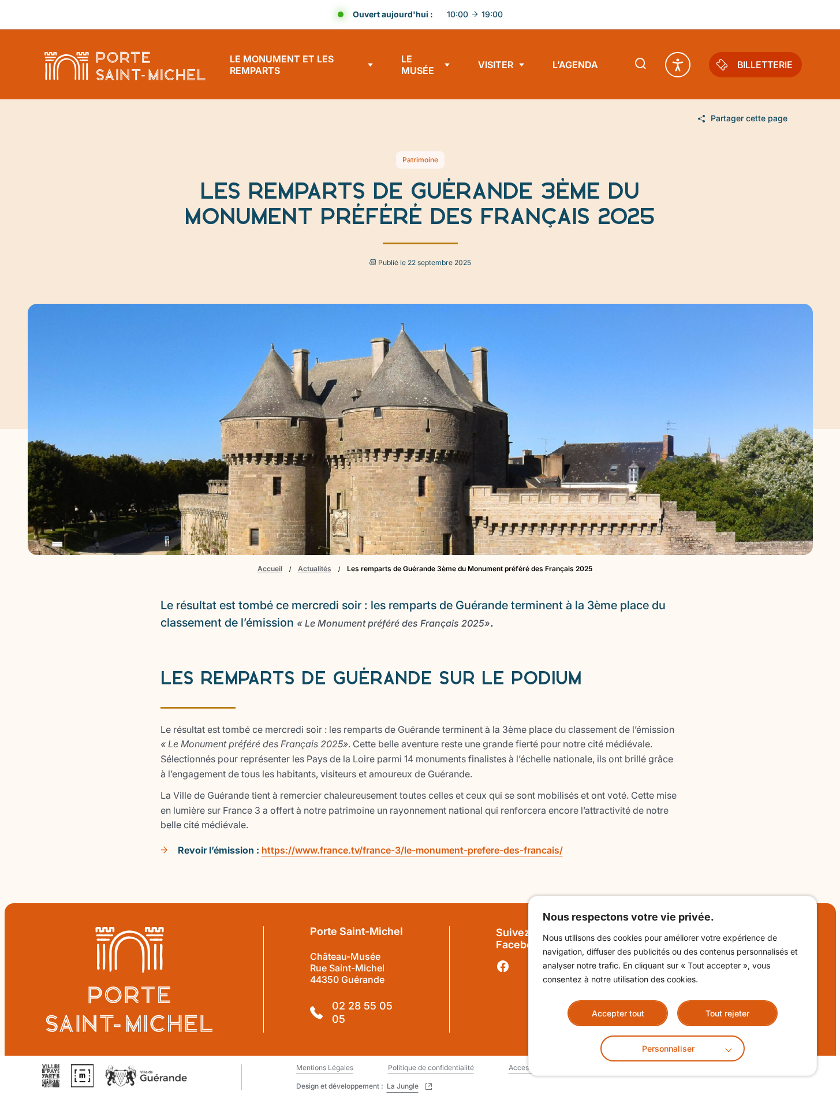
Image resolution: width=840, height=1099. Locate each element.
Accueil (269, 568)
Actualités (314, 568)
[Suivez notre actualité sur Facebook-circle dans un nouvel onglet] (503, 967)
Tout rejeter (727, 1013)
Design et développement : (360, 1086)
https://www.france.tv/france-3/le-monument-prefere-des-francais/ (412, 850)
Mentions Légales (324, 1067)
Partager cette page (749, 118)
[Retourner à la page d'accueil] (129, 979)
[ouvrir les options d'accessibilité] (677, 64)
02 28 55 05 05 (362, 1012)
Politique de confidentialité (431, 1067)
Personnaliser (668, 1048)
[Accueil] (124, 64)
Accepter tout (618, 1013)
